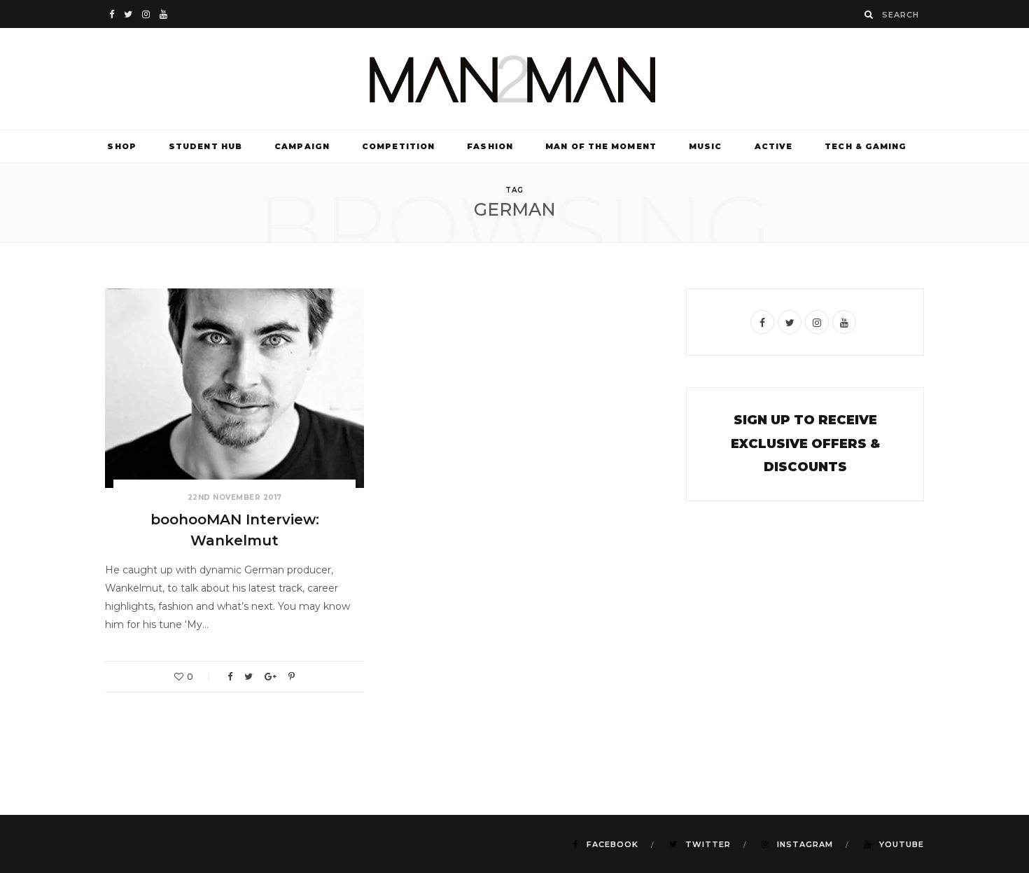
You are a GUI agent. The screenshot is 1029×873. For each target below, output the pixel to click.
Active (774, 146)
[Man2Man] (514, 78)
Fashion (490, 146)
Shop (121, 146)
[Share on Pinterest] (291, 676)
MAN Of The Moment (601, 146)
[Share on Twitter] (248, 676)
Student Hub (205, 146)
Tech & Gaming (865, 146)
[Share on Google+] (270, 676)
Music (705, 146)
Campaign (302, 146)
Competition (398, 146)
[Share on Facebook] (229, 676)
